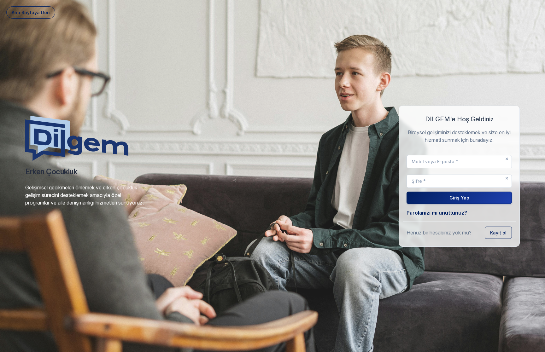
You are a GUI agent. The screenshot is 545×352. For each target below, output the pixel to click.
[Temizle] (506, 158)
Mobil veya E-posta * (435, 161)
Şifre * (419, 181)
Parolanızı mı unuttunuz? (437, 213)
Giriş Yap (459, 197)
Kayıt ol (498, 232)
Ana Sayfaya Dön (31, 12)
